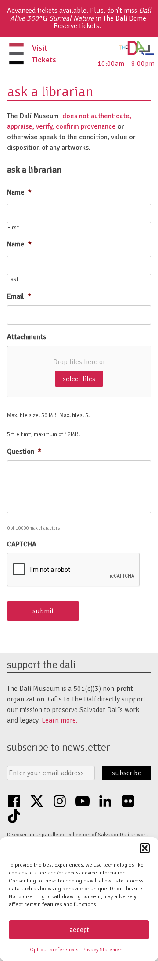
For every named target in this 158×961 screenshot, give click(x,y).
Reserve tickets (76, 26)
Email (19, 296)
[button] (144, 848)
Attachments (26, 336)
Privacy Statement (103, 950)
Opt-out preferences (54, 950)
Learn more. (60, 720)
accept (79, 930)
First (13, 227)
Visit (39, 48)
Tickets (44, 60)
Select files (79, 379)
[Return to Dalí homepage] (136, 53)
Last (13, 279)
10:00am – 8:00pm (125, 63)
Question (24, 451)
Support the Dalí (41, 664)
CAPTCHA (21, 544)
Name (19, 192)
